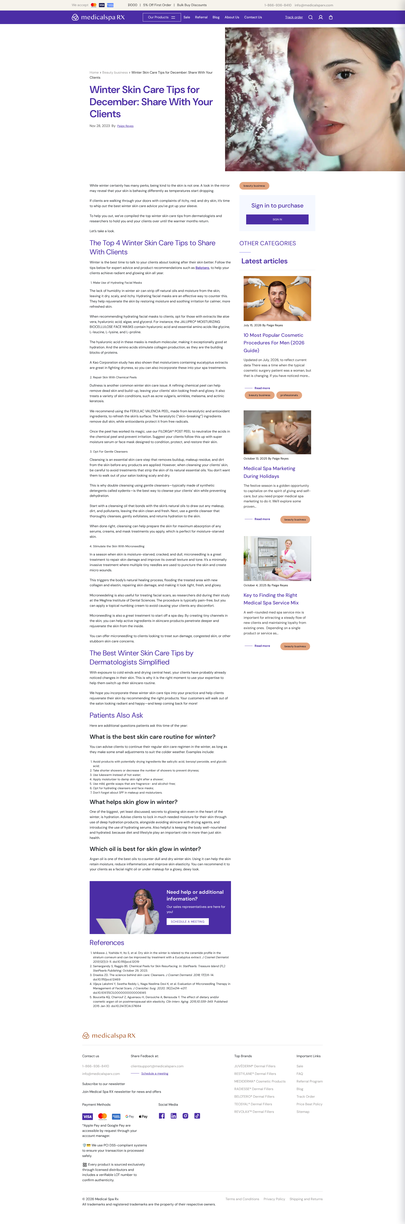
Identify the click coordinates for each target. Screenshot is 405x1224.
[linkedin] (161, 1115)
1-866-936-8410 (278, 5)
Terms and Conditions (242, 1199)
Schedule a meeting (154, 1073)
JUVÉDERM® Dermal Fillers (254, 1066)
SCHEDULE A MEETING (188, 921)
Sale (187, 17)
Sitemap (303, 1111)
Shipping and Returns (306, 1199)
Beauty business (115, 72)
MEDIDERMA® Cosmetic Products (260, 1081)
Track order (294, 17)
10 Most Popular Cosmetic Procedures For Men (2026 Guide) (274, 343)
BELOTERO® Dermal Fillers (254, 1096)
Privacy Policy (274, 1199)
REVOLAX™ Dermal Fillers (254, 1111)
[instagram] (185, 1115)
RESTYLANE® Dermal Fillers (255, 1074)
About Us (232, 17)
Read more (262, 388)
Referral (201, 17)
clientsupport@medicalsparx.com (157, 1066)
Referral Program (310, 1081)
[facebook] (173, 1115)
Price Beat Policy (310, 1104)
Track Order (306, 1096)
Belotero (202, 268)
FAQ (300, 1074)
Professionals (289, 395)
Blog (216, 17)
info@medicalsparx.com (314, 5)
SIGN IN (277, 219)
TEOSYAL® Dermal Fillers (253, 1104)
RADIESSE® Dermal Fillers (253, 1089)
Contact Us (253, 17)
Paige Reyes (125, 126)
